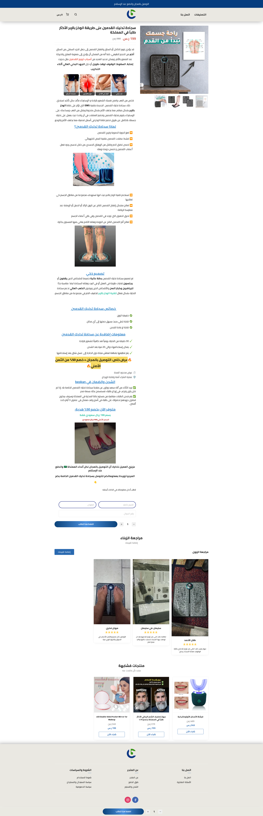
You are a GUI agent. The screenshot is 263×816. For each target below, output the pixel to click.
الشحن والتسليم (131, 786)
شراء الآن (190, 731)
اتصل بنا (185, 14)
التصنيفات (200, 14)
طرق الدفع (133, 782)
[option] (174, 62)
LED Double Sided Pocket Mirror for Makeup (111, 718)
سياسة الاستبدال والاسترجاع (79, 782)
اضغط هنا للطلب (86, 524)
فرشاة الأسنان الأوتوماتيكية (190, 716)
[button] (75, 14)
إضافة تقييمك (64, 552)
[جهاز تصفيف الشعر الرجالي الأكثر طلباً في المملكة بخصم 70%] (151, 694)
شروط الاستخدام (84, 777)
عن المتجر (134, 777)
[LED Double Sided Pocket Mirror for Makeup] (112, 694)
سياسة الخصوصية (83, 786)
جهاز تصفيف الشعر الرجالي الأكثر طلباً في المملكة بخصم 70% (151, 718)
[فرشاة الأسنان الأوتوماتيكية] (190, 694)
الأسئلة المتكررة (184, 782)
